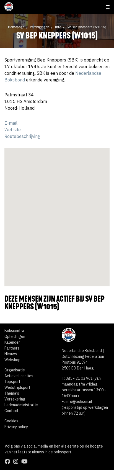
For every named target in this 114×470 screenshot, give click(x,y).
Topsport (12, 381)
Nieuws (10, 353)
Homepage (16, 27)
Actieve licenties (18, 375)
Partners (11, 348)
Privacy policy (16, 426)
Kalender (12, 342)
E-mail (10, 123)
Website (12, 129)
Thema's (11, 393)
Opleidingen (14, 336)
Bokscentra (14, 330)
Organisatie (14, 370)
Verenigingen (39, 27)
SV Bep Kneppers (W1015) (86, 27)
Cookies (11, 420)
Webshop (12, 359)
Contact (11, 410)
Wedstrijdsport (17, 387)
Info (58, 27)
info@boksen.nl (79, 401)
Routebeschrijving (22, 136)
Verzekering (14, 399)
